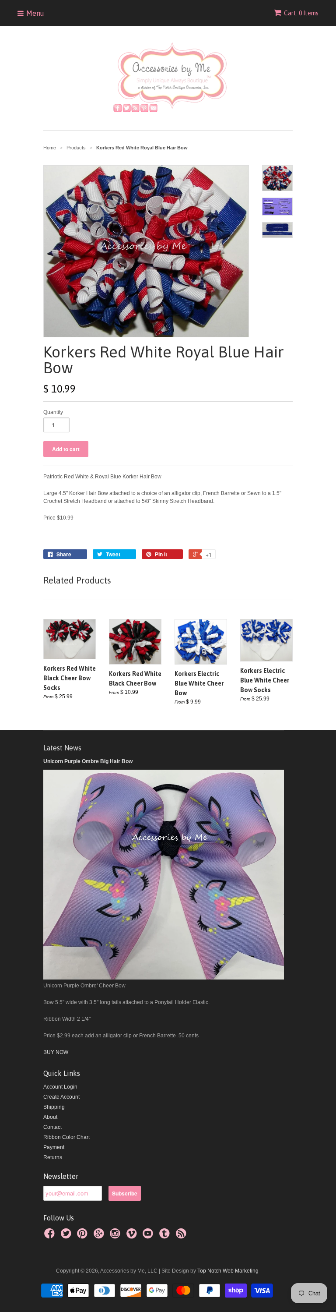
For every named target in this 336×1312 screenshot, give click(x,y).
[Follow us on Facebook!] (50, 1236)
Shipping (54, 1107)
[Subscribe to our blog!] (182, 1236)
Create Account (61, 1097)
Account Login (60, 1087)
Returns (52, 1157)
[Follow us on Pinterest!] (83, 1236)
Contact (52, 1127)
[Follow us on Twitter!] (67, 1236)
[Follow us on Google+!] (100, 1236)
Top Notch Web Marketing (227, 1271)
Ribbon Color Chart (66, 1137)
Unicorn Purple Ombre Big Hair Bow (88, 761)
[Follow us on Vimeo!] (133, 1236)
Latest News (62, 748)
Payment (53, 1147)
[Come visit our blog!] (165, 1236)
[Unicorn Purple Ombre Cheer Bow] (163, 978)
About (50, 1117)
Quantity (53, 412)
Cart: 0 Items (301, 13)
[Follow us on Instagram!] (116, 1236)
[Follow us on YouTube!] (149, 1236)
